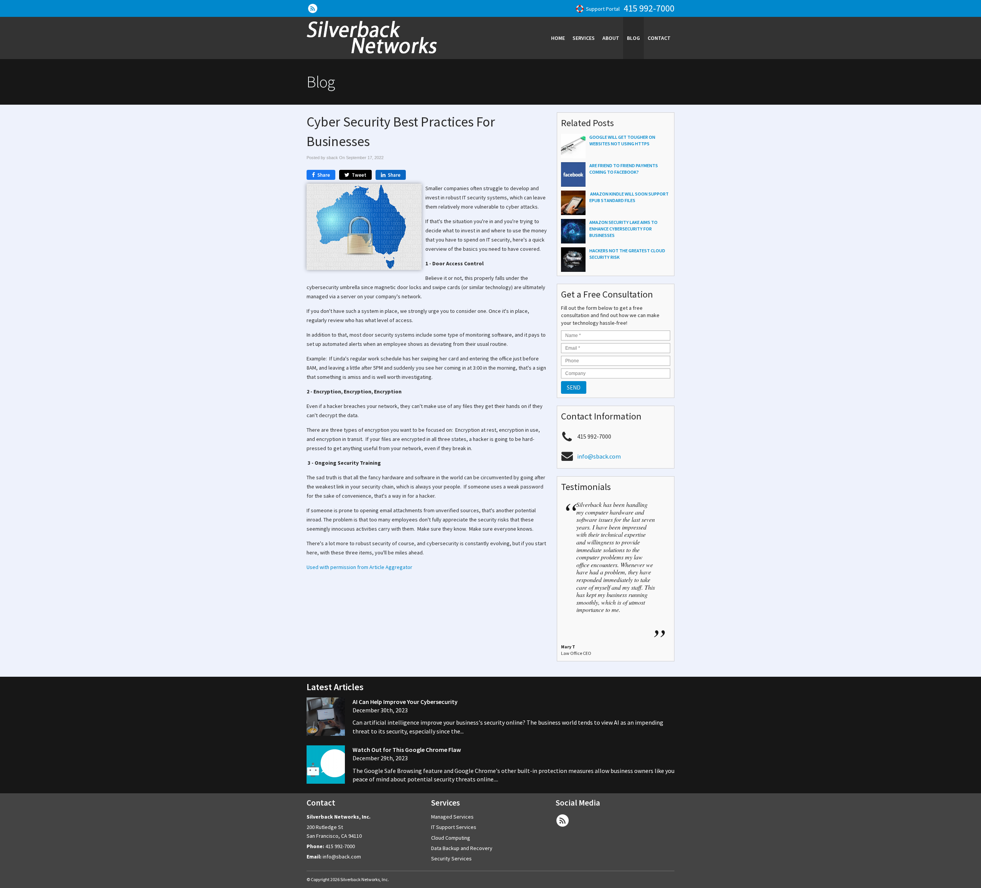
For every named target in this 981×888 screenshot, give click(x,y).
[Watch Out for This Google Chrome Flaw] (326, 765)
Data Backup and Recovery (461, 848)
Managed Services (452, 816)
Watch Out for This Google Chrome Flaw (407, 749)
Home (558, 38)
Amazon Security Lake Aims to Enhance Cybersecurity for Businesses (623, 228)
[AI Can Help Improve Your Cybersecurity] (326, 717)
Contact (659, 38)
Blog (633, 38)
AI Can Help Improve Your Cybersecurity (405, 701)
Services (584, 38)
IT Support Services (453, 827)
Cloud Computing (450, 837)
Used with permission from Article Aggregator (359, 567)
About (610, 38)
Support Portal (603, 8)
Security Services (451, 858)
